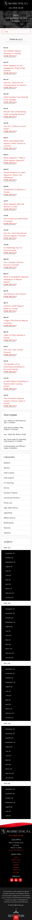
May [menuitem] (7, 580)
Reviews (16, 867)
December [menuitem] (9, 609)
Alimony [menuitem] (7, 468)
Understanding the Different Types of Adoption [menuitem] (14, 447)
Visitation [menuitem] (7, 533)
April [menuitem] (8, 584)
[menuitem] (16, 857)
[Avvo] (12, 880)
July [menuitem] (7, 571)
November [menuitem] (9, 553)
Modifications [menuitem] (9, 523)
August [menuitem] (8, 566)
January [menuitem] (9, 597)
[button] (16, 917)
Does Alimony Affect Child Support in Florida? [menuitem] (13, 428)
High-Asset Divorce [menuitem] (11, 508)
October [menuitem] (9, 558)
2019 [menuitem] (7, 783)
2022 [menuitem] (7, 603)
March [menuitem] (8, 588)
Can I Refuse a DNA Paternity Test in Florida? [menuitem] (15, 421)
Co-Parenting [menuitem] (9, 483)
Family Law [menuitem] (8, 503)
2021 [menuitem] (7, 663)
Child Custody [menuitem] (9, 473)
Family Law (16, 862)
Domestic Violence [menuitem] (10, 493)
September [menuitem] (10, 562)
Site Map (16, 872)
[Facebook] (20, 880)
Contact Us (16, 870)
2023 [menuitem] (7, 548)
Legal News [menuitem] (8, 513)
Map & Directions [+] (16, 850)
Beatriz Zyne (16, 860)
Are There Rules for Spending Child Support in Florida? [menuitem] (15, 440)
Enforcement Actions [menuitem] (12, 498)
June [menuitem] (8, 575)
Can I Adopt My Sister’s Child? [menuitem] (15, 434)
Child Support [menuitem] (9, 478)
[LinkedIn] (16, 880)
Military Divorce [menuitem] (9, 518)
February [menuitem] (9, 593)
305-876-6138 (16, 8)
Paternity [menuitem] (7, 528)
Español (16, 865)
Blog (6, 31)
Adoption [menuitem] (7, 463)
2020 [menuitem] (7, 723)
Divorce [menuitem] (6, 488)
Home (16, 857)
